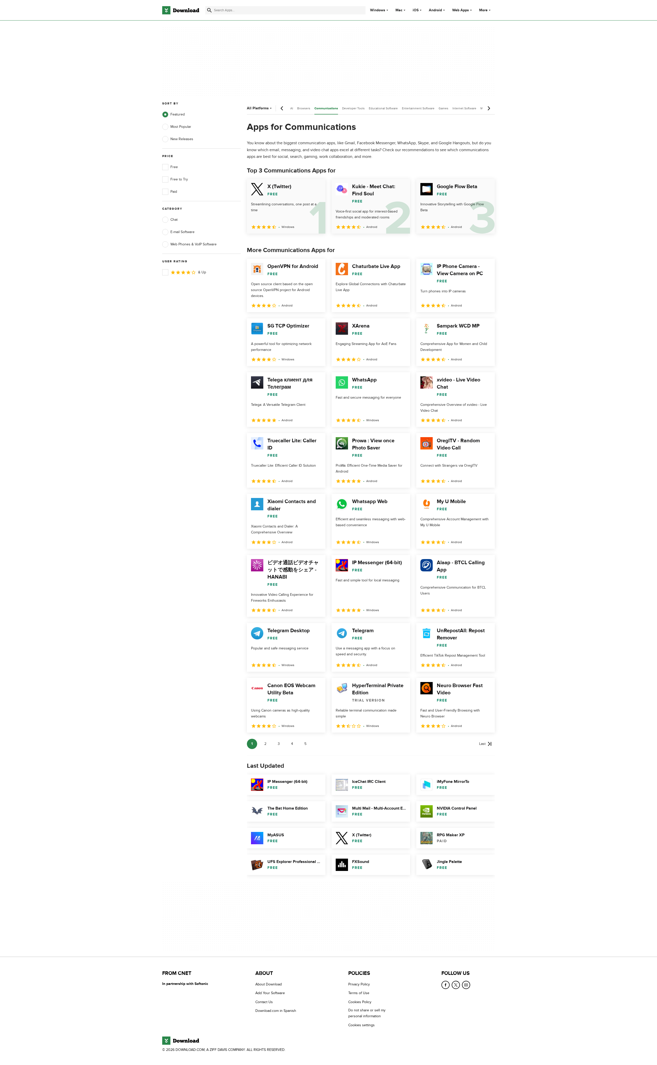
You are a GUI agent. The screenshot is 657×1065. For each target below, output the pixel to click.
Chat (174, 219)
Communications (326, 108)
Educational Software (383, 108)
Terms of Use (358, 993)
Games (443, 108)
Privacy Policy (359, 984)
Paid (173, 191)
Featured (177, 114)
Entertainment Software (418, 108)
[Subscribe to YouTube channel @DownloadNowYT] (466, 985)
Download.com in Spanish (275, 1011)
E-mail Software (182, 232)
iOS (416, 10)
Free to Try (179, 179)
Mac (398, 10)
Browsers (303, 108)
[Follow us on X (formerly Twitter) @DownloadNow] (456, 985)
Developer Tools (353, 108)
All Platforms (258, 108)
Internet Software (464, 108)
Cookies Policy (359, 1002)
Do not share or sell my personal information (366, 1013)
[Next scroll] (488, 108)
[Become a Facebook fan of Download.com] (445, 985)
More (483, 10)
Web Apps (460, 10)
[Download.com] (180, 10)
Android (435, 10)
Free (174, 167)
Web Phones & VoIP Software (193, 244)
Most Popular (180, 126)
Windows (377, 10)
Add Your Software (270, 993)
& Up (202, 272)
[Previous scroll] (282, 108)
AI (291, 108)
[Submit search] (209, 10)
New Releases (181, 139)
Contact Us (264, 1002)
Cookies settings (361, 1025)
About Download (268, 984)
